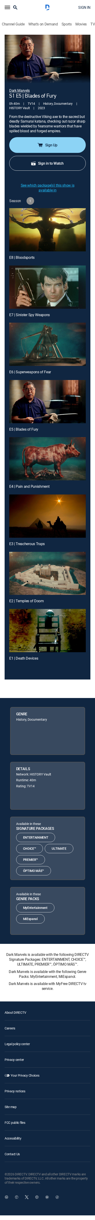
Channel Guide (13, 24)
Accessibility (13, 1138)
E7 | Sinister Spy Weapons (29, 314)
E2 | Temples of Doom (26, 600)
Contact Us (12, 1154)
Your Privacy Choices (25, 1075)
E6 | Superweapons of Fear (30, 371)
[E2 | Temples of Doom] (47, 573)
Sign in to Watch (51, 163)
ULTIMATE (59, 848)
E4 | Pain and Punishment (29, 486)
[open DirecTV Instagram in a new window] (37, 1197)
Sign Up (51, 145)
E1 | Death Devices (23, 658)
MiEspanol (30, 919)
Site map (11, 1107)
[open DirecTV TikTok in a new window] (57, 1197)
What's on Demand (43, 24)
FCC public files (15, 1122)
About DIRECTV (15, 1012)
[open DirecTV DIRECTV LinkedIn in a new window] (6, 1197)
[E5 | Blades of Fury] (47, 401)
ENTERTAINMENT (35, 837)
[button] (7, 7)
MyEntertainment (35, 907)
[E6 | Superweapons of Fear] (47, 344)
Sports (67, 24)
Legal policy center (17, 1044)
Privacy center (14, 1059)
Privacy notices (15, 1091)
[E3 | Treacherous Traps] (47, 516)
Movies (81, 24)
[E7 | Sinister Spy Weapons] (47, 287)
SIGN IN (84, 7)
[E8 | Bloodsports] (47, 229)
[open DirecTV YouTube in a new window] (47, 1197)
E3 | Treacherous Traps (27, 543)
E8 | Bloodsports (22, 257)
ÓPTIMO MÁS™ (33, 870)
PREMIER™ (30, 859)
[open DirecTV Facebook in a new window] (16, 1197)
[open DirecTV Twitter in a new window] (27, 1197)
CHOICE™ (29, 848)
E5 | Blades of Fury (23, 429)
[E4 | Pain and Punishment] (47, 458)
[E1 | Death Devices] (47, 630)
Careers (10, 1028)
